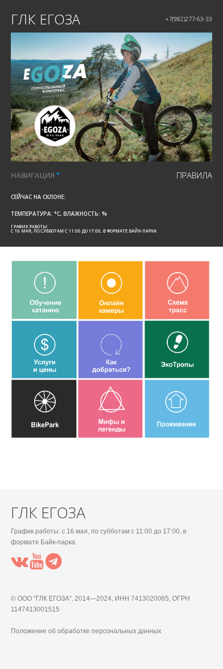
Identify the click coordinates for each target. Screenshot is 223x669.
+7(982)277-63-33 (188, 19)
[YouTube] (37, 565)
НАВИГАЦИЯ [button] (33, 175)
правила (194, 175)
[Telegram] (53, 565)
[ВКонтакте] (19, 565)
